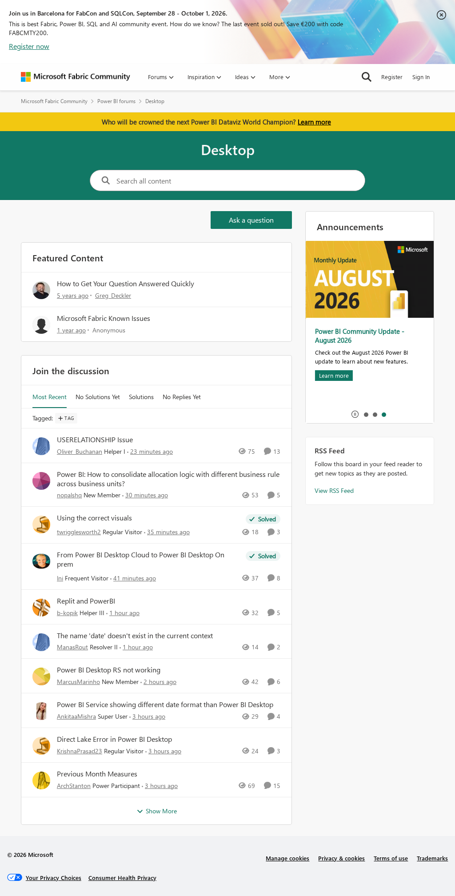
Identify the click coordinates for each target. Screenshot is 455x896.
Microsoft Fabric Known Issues (103, 318)
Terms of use (391, 858)
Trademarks (432, 858)
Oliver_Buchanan (79, 451)
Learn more (314, 121)
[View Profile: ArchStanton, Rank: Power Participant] (41, 780)
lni (60, 578)
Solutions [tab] (141, 396)
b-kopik (67, 612)
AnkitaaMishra (76, 716)
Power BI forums (116, 101)
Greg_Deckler (113, 295)
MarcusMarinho (78, 681)
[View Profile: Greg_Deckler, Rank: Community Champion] (41, 290)
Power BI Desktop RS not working (108, 669)
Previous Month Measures (97, 773)
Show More (161, 811)
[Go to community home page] (75, 77)
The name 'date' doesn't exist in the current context (135, 635)
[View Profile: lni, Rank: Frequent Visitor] (41, 561)
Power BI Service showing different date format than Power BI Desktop (165, 704)
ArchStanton (74, 785)
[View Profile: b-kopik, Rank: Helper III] (41, 607)
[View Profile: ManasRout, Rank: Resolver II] (41, 642)
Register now (29, 46)
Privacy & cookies (341, 858)
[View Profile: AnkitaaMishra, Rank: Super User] (41, 711)
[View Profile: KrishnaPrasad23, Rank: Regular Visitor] (41, 746)
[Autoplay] (355, 414)
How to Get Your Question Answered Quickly (125, 283)
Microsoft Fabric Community (54, 101)
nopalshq (69, 495)
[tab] (365, 414)
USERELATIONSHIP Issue (95, 439)
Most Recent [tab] (49, 396)
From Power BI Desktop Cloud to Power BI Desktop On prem (140, 559)
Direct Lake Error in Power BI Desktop (114, 739)
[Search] (366, 77)
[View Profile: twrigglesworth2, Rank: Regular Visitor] (41, 524)
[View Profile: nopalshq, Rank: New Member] (41, 481)
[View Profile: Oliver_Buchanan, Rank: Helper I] (41, 446)
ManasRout (72, 647)
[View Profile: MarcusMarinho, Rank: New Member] (41, 676)
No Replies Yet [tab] (182, 396)
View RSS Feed (334, 490)
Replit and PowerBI (86, 600)
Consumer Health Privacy (122, 877)
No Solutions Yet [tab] (98, 396)
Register (392, 76)
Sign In (421, 76)
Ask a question (251, 219)
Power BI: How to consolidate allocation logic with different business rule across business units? (168, 479)
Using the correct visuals (94, 517)
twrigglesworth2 (79, 532)
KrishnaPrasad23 (79, 751)
